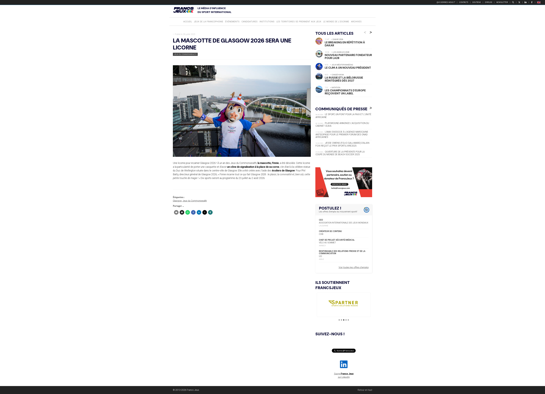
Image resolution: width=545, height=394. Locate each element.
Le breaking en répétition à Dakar (345, 44)
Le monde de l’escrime (336, 21)
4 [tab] (346, 320)
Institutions (267, 21)
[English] (539, 2)
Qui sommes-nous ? (446, 2)
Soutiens (476, 2)
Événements (232, 21)
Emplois (488, 2)
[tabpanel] (344, 304)
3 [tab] (343, 320)
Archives (356, 21)
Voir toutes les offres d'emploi (354, 267)
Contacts (463, 2)
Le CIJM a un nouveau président (348, 68)
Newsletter (502, 2)
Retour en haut (365, 390)
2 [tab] (341, 320)
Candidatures (250, 21)
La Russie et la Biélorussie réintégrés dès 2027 (344, 79)
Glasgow (177, 200)
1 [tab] (339, 320)
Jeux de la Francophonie (208, 21)
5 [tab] (348, 320)
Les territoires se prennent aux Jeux (298, 21)
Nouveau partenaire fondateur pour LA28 (348, 56)
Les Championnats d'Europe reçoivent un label (345, 92)
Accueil (187, 21)
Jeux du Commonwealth (185, 54)
